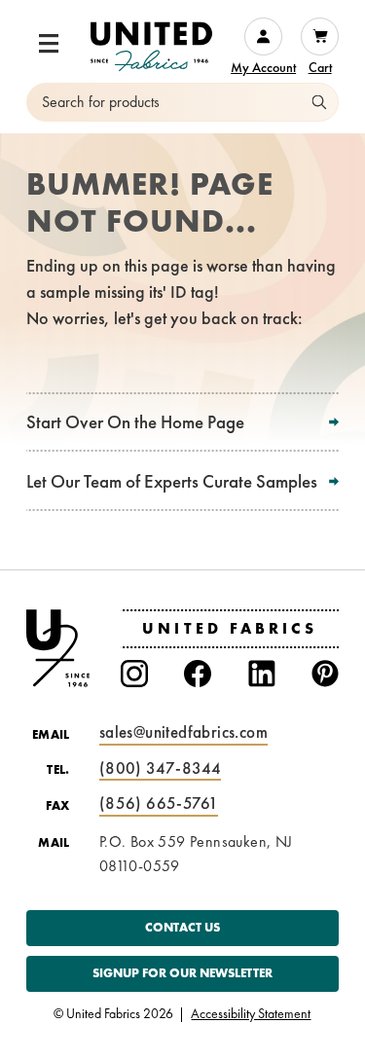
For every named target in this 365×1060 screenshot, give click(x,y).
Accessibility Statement (250, 1014)
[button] (48, 43)
